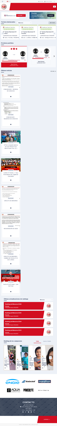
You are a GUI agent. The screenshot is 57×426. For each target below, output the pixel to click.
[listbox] (9, 29)
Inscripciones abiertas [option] (9, 29)
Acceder (20, 15)
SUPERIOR (46, 419)
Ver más (52, 71)
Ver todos (52, 22)
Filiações (51, 15)
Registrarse (49, 1)
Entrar (41, 1)
